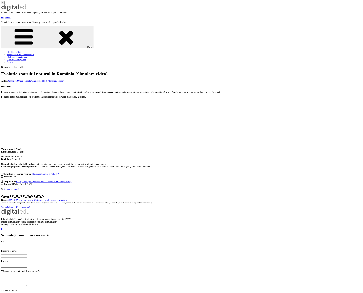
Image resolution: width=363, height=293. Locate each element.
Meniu (89, 47)
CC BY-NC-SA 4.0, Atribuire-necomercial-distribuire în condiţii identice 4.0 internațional (37, 200)
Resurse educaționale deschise (20, 54)
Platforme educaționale (17, 57)
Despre (10, 62)
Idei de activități (14, 52)
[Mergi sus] (3, 2)
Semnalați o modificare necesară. (15, 207)
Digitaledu (5, 17)
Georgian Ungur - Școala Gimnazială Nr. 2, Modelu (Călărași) (36, 81)
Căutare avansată (11, 189)
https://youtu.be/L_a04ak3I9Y (45, 174)
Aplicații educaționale (16, 59)
